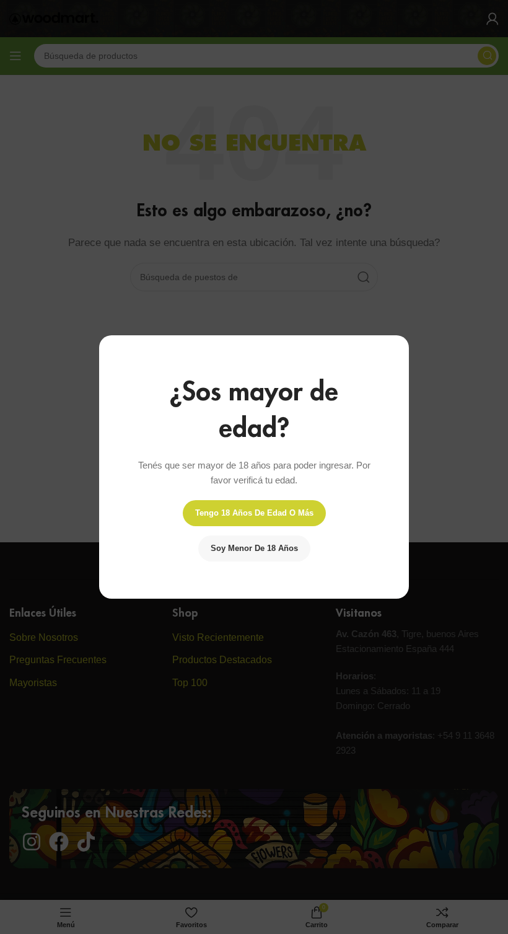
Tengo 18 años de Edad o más (254, 513)
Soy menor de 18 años (254, 548)
